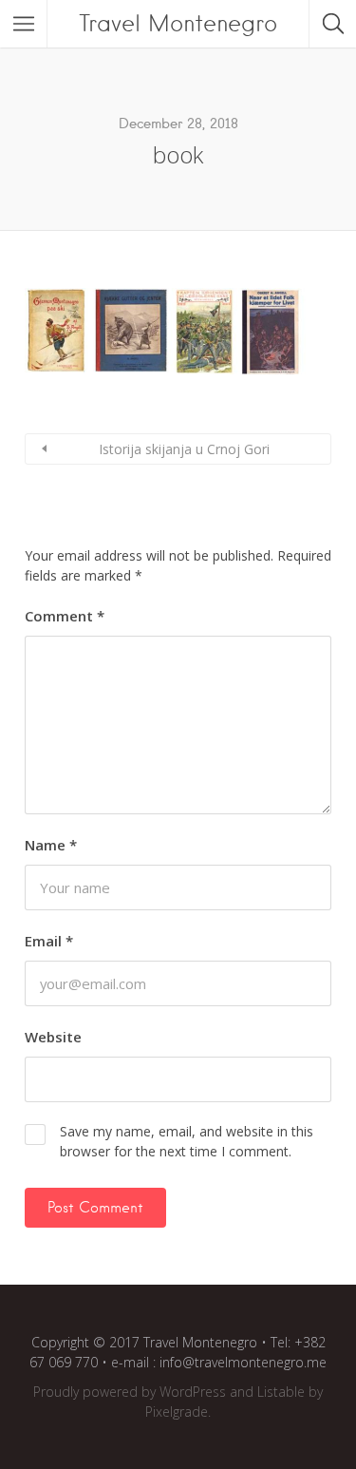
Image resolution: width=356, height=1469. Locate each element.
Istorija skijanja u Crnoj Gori (184, 449)
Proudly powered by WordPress (129, 1392)
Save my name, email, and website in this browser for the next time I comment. (186, 1141)
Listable (281, 1392)
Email (49, 940)
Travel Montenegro (178, 23)
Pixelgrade (176, 1411)
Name (51, 844)
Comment (64, 615)
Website (53, 1036)
